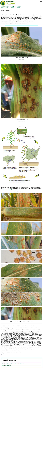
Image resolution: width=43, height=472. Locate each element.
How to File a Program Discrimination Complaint (12, 342)
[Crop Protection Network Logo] (8, 3)
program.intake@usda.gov (11, 346)
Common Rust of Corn (6, 365)
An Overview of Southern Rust (8, 362)
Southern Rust (16, 191)
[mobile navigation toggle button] (41, 2)
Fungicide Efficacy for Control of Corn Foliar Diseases (13, 363)
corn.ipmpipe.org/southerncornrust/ (9, 189)
